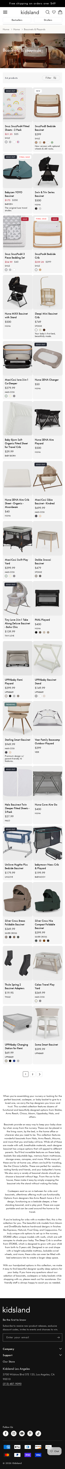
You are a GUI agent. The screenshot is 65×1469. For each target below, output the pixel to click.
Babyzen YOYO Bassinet (13, 194)
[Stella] (14, 696)
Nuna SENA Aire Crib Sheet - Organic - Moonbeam (17, 503)
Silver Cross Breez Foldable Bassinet (15, 922)
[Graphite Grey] (40, 576)
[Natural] (36, 142)
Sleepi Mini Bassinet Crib (46, 315)
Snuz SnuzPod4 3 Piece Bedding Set (15, 255)
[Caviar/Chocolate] (36, 208)
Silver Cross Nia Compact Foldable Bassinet (45, 924)
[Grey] (36, 696)
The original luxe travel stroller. (16, 209)
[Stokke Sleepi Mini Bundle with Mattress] (48, 292)
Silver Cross (11, 933)
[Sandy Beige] (36, 576)
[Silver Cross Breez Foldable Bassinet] (18, 899)
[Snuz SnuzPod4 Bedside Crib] (48, 232)
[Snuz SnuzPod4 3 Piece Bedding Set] (18, 232)
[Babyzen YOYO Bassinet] (18, 170)
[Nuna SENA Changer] (48, 358)
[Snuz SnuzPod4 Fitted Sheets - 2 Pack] (18, 104)
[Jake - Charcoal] (10, 1061)
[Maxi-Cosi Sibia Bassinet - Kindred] (48, 478)
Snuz (7, 138)
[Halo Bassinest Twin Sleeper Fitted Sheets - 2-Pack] (18, 783)
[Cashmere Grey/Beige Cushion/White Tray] (40, 142)
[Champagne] (6, 937)
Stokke (38, 326)
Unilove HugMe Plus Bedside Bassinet (16, 866)
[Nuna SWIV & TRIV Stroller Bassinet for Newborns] (48, 170)
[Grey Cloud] (10, 142)
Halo (7, 820)
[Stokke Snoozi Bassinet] (48, 538)
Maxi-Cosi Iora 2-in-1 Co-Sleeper (16, 381)
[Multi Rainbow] (18, 142)
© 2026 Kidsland (12, 1463)
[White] (48, 142)
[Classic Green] (6, 396)
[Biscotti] (44, 632)
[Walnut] (44, 142)
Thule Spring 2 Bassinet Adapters (14, 986)
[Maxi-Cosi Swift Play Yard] (18, 538)
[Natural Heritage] (40, 516)
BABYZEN (9, 204)
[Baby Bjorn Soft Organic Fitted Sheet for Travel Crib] (18, 418)
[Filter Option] (51, 78)
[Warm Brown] (44, 330)
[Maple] (14, 937)
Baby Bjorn (10, 456)
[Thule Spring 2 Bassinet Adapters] (18, 963)
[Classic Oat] (10, 396)
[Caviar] (36, 632)
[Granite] (40, 632)
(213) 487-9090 (12, 1383)
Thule (8, 997)
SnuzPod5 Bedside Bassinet (45, 127)
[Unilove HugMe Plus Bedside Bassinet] (18, 843)
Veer (37, 752)
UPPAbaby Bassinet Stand (45, 681)
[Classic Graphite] (14, 396)
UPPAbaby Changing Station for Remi (16, 1046)
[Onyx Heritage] (36, 516)
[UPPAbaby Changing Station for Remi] (18, 1023)
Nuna (38, 204)
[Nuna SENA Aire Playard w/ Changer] (48, 418)
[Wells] (18, 696)
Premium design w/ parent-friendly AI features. (14, 758)
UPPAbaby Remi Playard (14, 681)
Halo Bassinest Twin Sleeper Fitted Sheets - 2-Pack (17, 808)
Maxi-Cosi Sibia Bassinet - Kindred (44, 501)
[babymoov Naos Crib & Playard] (48, 843)
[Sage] (52, 142)
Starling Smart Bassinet (17, 739)
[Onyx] (10, 937)
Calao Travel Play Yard (45, 986)
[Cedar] (48, 632)
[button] (47, 12)
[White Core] (14, 142)
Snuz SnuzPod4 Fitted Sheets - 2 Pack (17, 127)
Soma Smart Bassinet (46, 1044)
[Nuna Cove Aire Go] (48, 783)
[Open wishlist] (54, 12)
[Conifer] (36, 941)
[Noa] (14, 1061)
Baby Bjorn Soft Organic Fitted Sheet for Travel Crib (16, 443)
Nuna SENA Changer (47, 379)
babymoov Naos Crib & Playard (47, 866)
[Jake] (10, 696)
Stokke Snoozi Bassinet (43, 561)
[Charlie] (6, 696)
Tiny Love (9, 636)
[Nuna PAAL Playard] (48, 598)
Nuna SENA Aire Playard (44, 441)
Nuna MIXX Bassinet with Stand (16, 315)
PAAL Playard (42, 619)
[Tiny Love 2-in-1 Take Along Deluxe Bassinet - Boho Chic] (18, 598)
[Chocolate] (44, 941)
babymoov (40, 877)
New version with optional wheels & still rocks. (47, 147)
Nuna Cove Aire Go (46, 804)
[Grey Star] (6, 142)
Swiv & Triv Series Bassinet (45, 194)
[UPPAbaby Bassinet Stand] (48, 658)
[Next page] (39, 1074)
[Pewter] (18, 937)
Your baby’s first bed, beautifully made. (45, 334)
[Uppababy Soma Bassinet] (48, 1023)
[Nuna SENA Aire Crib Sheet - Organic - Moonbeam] (18, 478)
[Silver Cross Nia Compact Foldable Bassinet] (48, 899)
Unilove (9, 877)
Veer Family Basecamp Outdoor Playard (47, 741)
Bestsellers (17, 20)
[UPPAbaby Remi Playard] (18, 658)
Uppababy (9, 692)
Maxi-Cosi (10, 392)
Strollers (48, 20)
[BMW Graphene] (40, 208)
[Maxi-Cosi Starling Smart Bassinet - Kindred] (18, 718)
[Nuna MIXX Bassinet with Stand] (18, 292)
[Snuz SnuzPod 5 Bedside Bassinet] (48, 104)
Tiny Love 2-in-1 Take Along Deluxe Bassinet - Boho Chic (17, 623)
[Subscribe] (58, 1337)
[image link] (32, 1310)
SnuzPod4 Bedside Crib (45, 255)
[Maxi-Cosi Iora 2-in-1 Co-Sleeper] (18, 358)
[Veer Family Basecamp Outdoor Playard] (48, 718)
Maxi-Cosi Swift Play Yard (16, 561)
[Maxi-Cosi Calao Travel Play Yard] (48, 963)
